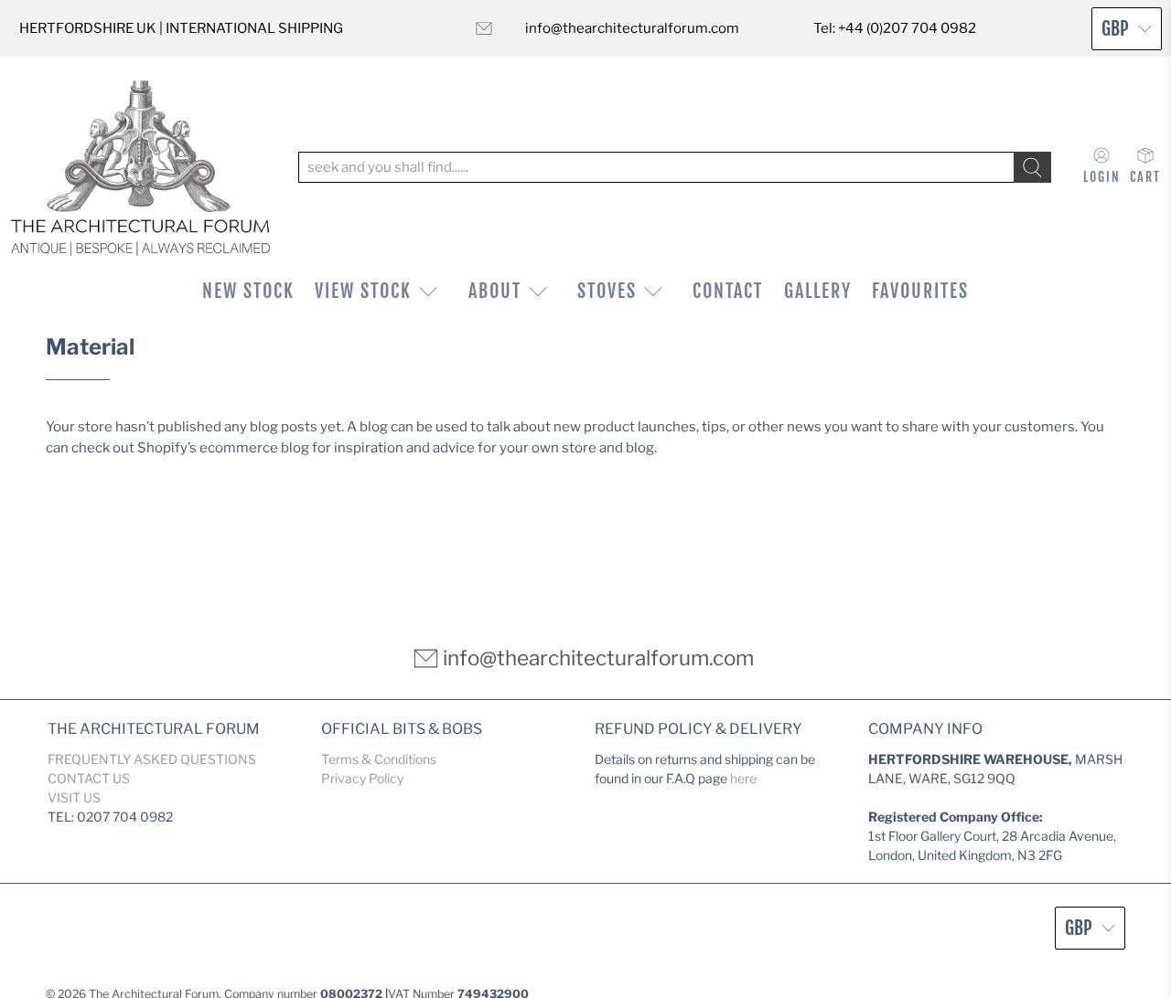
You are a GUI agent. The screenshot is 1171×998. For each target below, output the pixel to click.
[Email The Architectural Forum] (484, 28)
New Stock (248, 291)
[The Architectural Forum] (140, 168)
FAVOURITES (920, 291)
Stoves (607, 291)
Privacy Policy (362, 778)
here (743, 778)
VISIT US (74, 797)
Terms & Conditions (378, 759)
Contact (728, 291)
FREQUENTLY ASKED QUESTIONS (152, 759)
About (494, 291)
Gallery (818, 291)
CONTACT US (89, 778)
